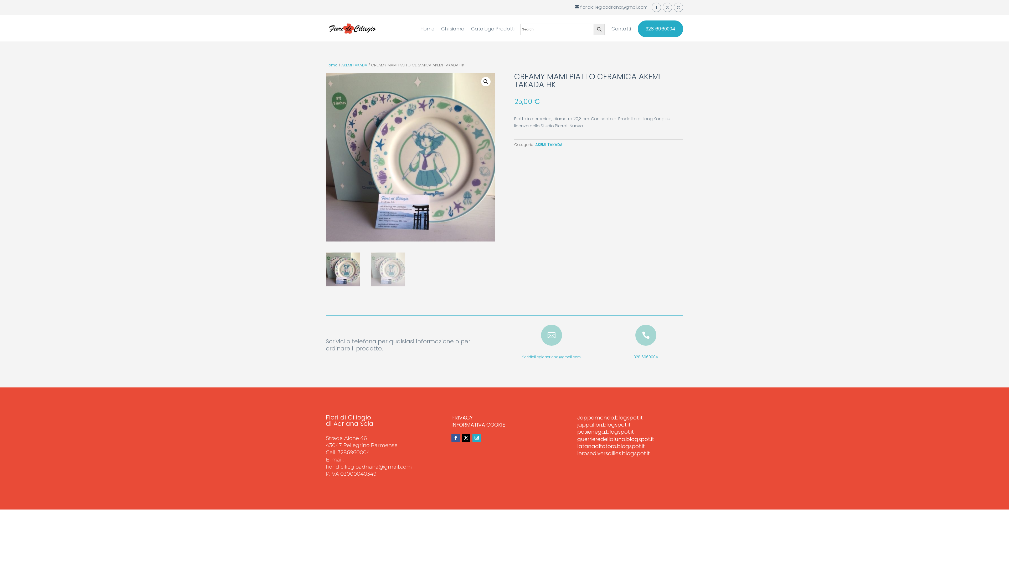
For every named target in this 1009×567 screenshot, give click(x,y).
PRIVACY (462, 417)
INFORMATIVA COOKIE (478, 424)
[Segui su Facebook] (455, 438)
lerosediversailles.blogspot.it (613, 453)
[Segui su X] (466, 438)
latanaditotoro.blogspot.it (611, 446)
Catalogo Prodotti (492, 29)
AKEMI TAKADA (354, 65)
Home (427, 29)
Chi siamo (452, 29)
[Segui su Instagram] (476, 438)
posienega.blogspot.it (605, 431)
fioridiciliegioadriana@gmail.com (551, 357)
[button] (486, 81)
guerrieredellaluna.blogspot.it (615, 439)
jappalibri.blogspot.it (604, 424)
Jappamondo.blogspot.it (610, 417)
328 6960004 (660, 29)
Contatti (621, 29)
